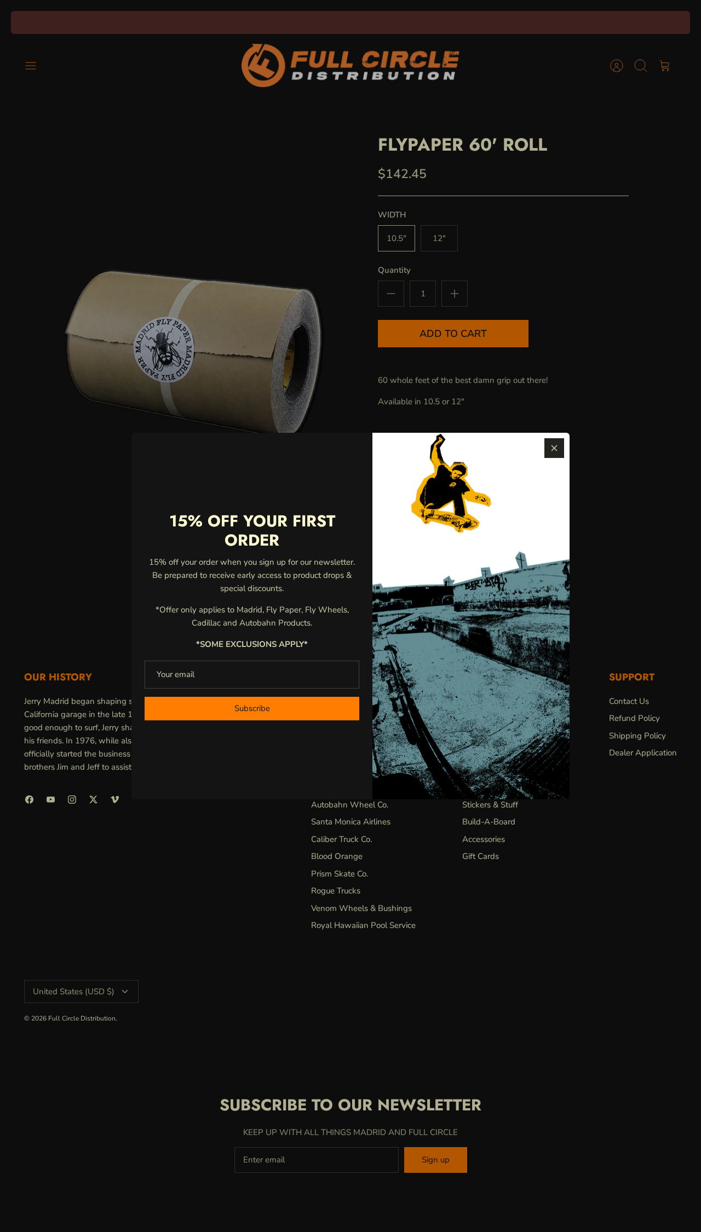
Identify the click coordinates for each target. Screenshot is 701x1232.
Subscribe (252, 708)
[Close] (554, 448)
